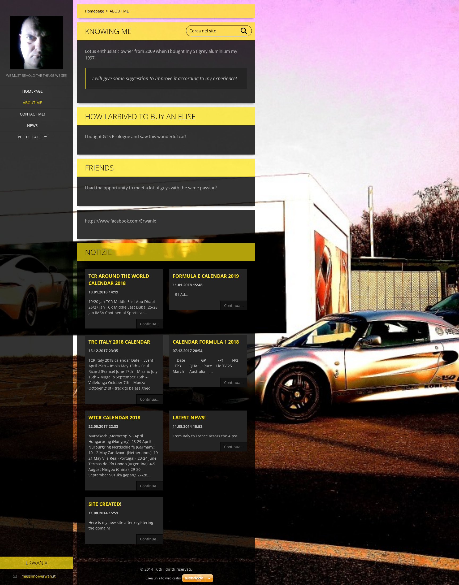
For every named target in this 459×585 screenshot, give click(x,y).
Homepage (32, 91)
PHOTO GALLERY (32, 136)
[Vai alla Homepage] (36, 36)
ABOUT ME (32, 102)
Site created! (104, 504)
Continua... (149, 323)
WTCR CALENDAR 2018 (114, 417)
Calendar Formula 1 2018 (206, 342)
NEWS (32, 125)
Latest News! (189, 417)
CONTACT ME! (32, 114)
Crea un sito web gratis (163, 578)
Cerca (244, 31)
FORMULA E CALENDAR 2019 (206, 276)
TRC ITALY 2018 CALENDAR (119, 342)
